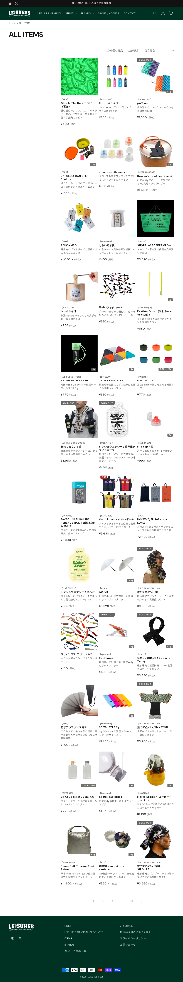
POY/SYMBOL (69, 243)
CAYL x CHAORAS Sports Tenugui (153, 658)
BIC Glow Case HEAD (74, 379)
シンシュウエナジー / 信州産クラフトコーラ (117, 446)
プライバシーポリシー (133, 938)
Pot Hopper (107, 656)
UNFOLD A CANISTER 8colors (74, 176)
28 (131, 901)
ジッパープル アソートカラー (78, 654)
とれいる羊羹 (107, 243)
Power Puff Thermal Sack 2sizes (78, 866)
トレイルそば (68, 309)
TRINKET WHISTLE (111, 379)
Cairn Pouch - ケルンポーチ (116, 517)
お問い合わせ (128, 944)
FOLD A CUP (145, 379)
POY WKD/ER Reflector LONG (152, 519)
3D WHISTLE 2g (109, 725)
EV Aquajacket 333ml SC (77, 795)
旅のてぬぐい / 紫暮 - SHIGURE (150, 866)
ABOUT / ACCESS (75, 951)
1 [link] (93, 901)
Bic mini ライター (110, 101)
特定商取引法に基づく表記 (135, 932)
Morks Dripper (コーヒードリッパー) (154, 797)
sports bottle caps (112, 172)
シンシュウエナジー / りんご (78, 590)
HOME (68, 926)
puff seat (144, 101)
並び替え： (134, 50)
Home (12, 22)
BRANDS (70, 944)
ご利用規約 (126, 926)
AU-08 (104, 590)
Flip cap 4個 (145, 445)
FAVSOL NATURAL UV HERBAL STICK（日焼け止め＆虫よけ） (78, 521)
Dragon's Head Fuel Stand (154, 174)
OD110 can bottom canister (111, 866)
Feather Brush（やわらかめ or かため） (154, 311)
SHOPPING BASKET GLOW (154, 243)
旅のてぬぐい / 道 (73, 445)
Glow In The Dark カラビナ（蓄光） (78, 103)
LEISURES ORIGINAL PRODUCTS (84, 932)
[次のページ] (141, 902)
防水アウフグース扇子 (74, 725)
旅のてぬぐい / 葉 (150, 590)
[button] (71, 13)
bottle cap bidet (110, 795)
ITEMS (68, 938)
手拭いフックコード (110, 307)
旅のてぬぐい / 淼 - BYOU (152, 725)
